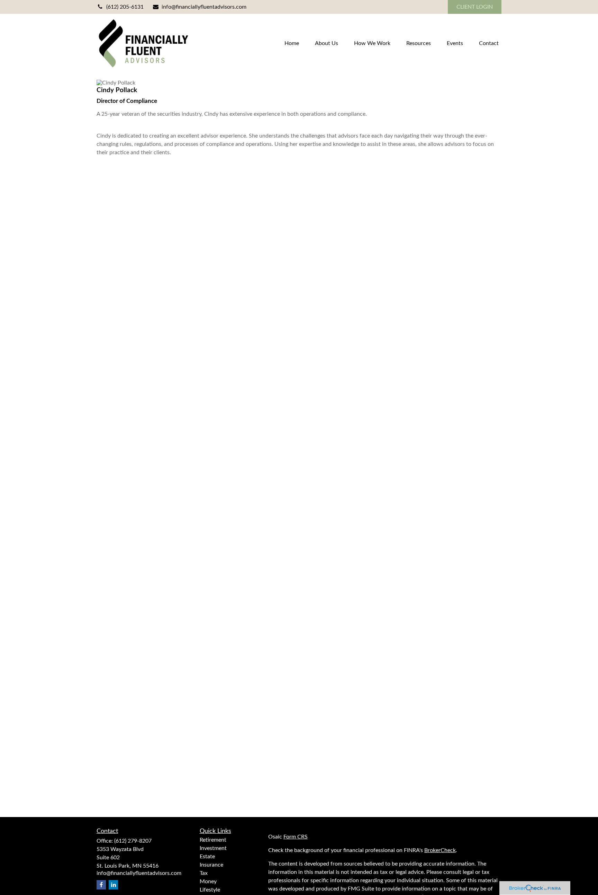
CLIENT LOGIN (474, 7)
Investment (213, 848)
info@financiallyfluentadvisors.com (204, 7)
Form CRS (295, 837)
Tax (204, 873)
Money (208, 881)
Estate (207, 856)
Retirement (213, 840)
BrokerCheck (440, 850)
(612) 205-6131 (125, 7)
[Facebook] (101, 884)
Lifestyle (210, 890)
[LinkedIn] (113, 884)
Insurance (211, 865)
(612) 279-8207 (133, 841)
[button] (292, 43)
